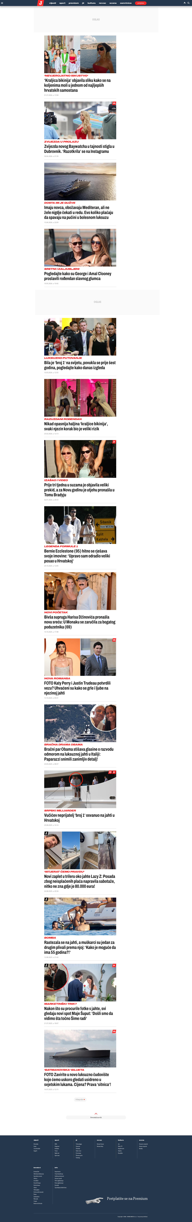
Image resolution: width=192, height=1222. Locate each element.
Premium (74, 3)
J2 (83, 3)
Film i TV (120, 1146)
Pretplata (141, 3)
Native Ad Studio (38, 1203)
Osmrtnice (126, 3)
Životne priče (79, 1155)
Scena (113, 3)
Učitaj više (79, 1099)
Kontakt (57, 1185)
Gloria (35, 1187)
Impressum (57, 1171)
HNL (56, 1144)
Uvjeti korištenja (59, 1174)
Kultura (92, 3)
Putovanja (78, 1153)
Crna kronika (37, 1148)
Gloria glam (36, 1190)
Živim (35, 1194)
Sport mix (57, 1155)
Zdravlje (78, 1148)
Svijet (35, 1146)
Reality (141, 1148)
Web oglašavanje (59, 1180)
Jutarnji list (36, 1171)
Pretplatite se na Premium (127, 1198)
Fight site (57, 1153)
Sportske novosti (38, 1176)
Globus (35, 1178)
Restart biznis (100, 1144)
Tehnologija (79, 1144)
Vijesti (52, 3)
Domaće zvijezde (143, 1144)
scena (141, 1140)
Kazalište (120, 1153)
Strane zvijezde (143, 1146)
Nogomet (57, 1146)
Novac (102, 3)
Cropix (35, 1201)
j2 (76, 1140)
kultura (121, 1140)
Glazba (120, 1151)
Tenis (56, 1151)
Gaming (78, 1157)
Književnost (121, 1148)
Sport (62, 3)
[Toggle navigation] (1, 2)
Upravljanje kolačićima (60, 1187)
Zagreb (35, 1151)
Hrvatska (36, 1144)
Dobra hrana (37, 1185)
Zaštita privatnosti (59, 1176)
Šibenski (36, 1199)
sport (57, 1140)
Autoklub (36, 1180)
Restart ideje (100, 1146)
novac (99, 1140)
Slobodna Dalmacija (39, 1174)
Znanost (78, 1146)
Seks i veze (78, 1151)
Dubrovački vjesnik (38, 1192)
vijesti (36, 1140)
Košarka (57, 1148)
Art (119, 1144)
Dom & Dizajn (37, 1183)
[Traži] (188, 3)
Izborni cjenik (58, 1178)
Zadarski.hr (36, 1196)
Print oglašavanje (59, 1183)
